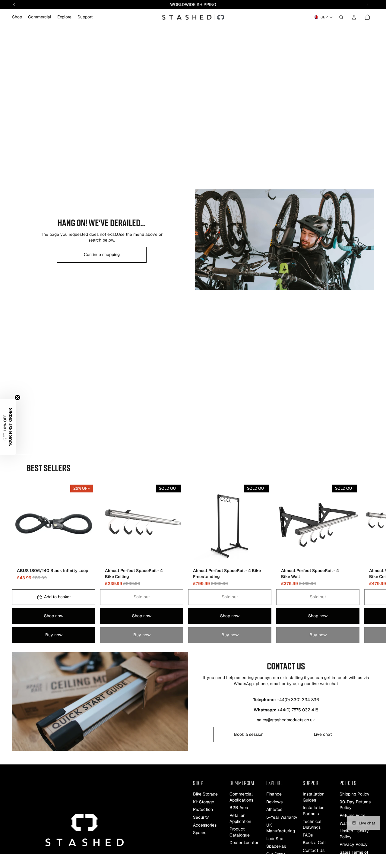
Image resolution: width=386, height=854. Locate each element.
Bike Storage (205, 794)
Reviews (274, 802)
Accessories (205, 825)
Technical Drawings (312, 824)
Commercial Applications (241, 797)
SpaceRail (276, 846)
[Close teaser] (17, 397)
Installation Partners (313, 810)
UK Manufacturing (280, 828)
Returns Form (352, 815)
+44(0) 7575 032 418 (297, 710)
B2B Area (238, 807)
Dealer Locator (243, 842)
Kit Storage (203, 802)
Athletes (274, 809)
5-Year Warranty (281, 817)
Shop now (53, 615)
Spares (199, 832)
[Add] (86, 556)
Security (201, 817)
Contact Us (313, 850)
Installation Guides (313, 797)
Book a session (249, 734)
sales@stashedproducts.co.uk (286, 720)
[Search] (341, 17)
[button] (8, 427)
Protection (203, 809)
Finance (274, 794)
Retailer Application (240, 818)
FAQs (308, 835)
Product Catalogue (239, 832)
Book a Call (314, 842)
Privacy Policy (354, 844)
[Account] (354, 17)
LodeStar (275, 838)
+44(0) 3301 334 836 (298, 699)
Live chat (323, 734)
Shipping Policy (354, 794)
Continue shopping (102, 254)
